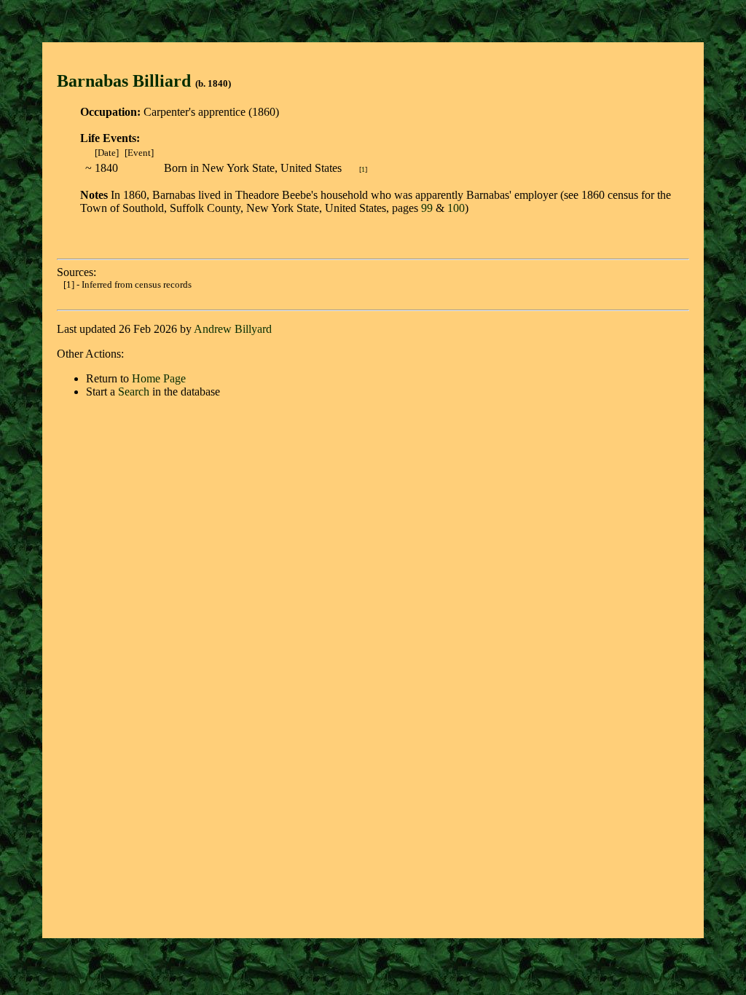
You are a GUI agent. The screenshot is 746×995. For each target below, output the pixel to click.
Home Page (159, 378)
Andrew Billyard (233, 329)
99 (427, 208)
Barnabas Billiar (119, 80)
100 (456, 208)
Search (133, 391)
